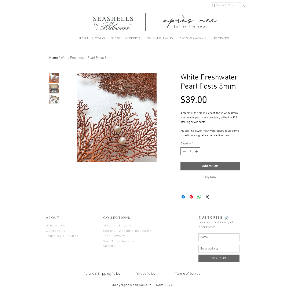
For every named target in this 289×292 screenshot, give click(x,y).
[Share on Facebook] (183, 196)
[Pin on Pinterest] (191, 196)
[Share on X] (207, 196)
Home (53, 58)
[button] (244, 5)
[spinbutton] (190, 151)
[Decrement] (183, 151)
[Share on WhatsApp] (199, 196)
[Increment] (196, 151)
